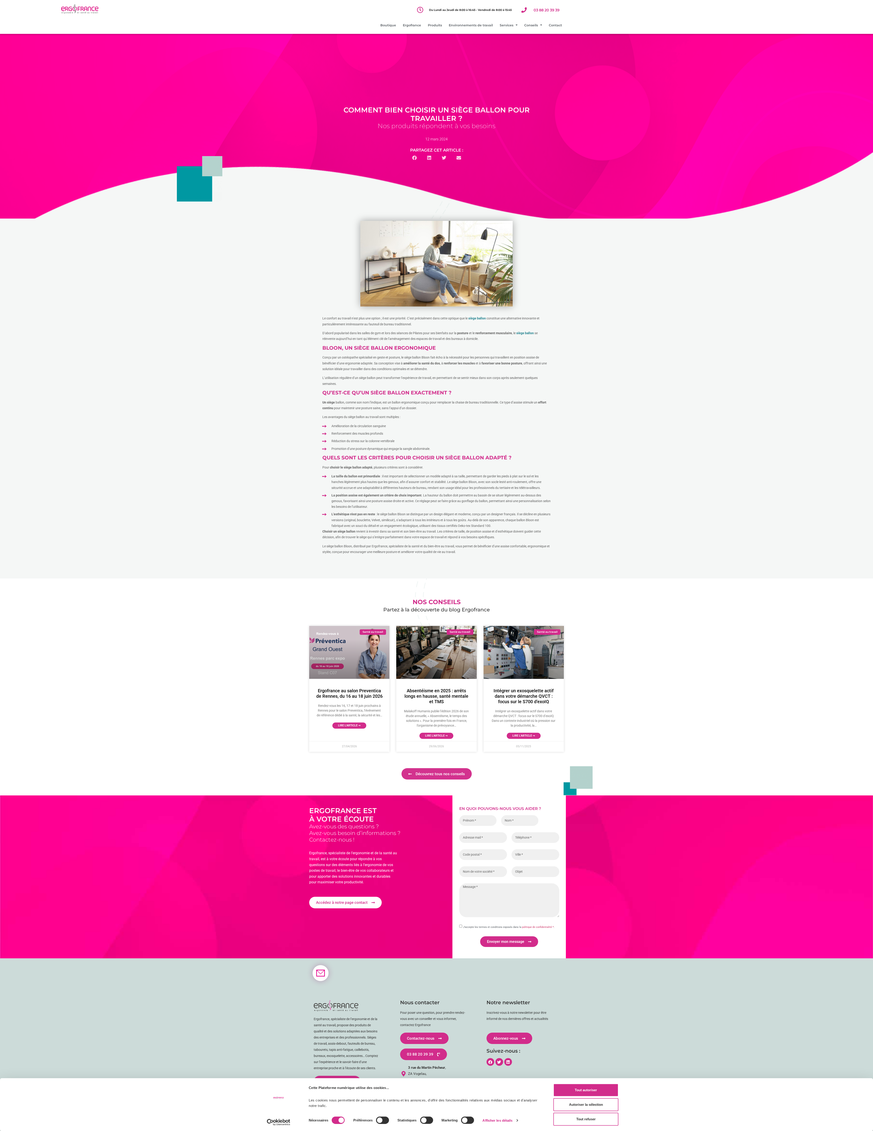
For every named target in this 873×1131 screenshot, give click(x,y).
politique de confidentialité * (538, 927)
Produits (435, 25)
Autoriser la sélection (586, 1104)
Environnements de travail (471, 25)
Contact (555, 25)
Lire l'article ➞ (349, 725)
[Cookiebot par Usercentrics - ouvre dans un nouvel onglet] (279, 1122)
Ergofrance (412, 25)
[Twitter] (499, 1062)
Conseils (531, 25)
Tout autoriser (586, 1090)
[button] (414, 158)
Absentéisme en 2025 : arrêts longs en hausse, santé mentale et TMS (436, 696)
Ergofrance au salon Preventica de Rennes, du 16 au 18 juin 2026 (349, 693)
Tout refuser (586, 1119)
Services (506, 25)
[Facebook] (490, 1062)
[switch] (382, 1120)
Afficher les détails (497, 1120)
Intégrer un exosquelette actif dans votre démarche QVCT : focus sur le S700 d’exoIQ (524, 696)
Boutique (388, 25)
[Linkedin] (508, 1062)
